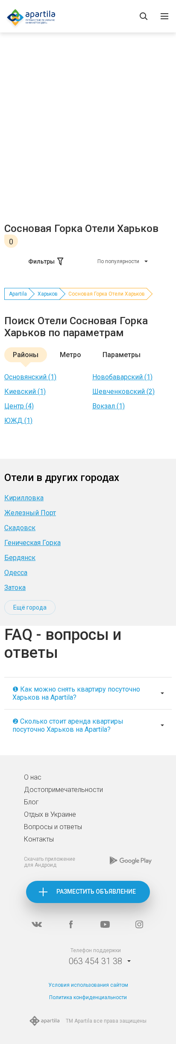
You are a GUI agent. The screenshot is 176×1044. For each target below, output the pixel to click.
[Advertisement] (88, 130)
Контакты (39, 839)
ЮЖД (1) (18, 420)
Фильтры (41, 261)
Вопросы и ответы (53, 827)
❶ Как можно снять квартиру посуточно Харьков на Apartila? (76, 693)
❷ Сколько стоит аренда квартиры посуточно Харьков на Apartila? (67, 725)
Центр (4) (19, 406)
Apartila (18, 294)
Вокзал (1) (108, 406)
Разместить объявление (96, 891)
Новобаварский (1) (122, 377)
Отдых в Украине (50, 814)
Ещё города (30, 607)
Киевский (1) (25, 391)
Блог (31, 802)
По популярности (118, 261)
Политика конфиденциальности (88, 997)
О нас (32, 777)
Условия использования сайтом (88, 985)
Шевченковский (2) (123, 391)
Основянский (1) (30, 377)
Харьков (48, 294)
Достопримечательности (63, 790)
